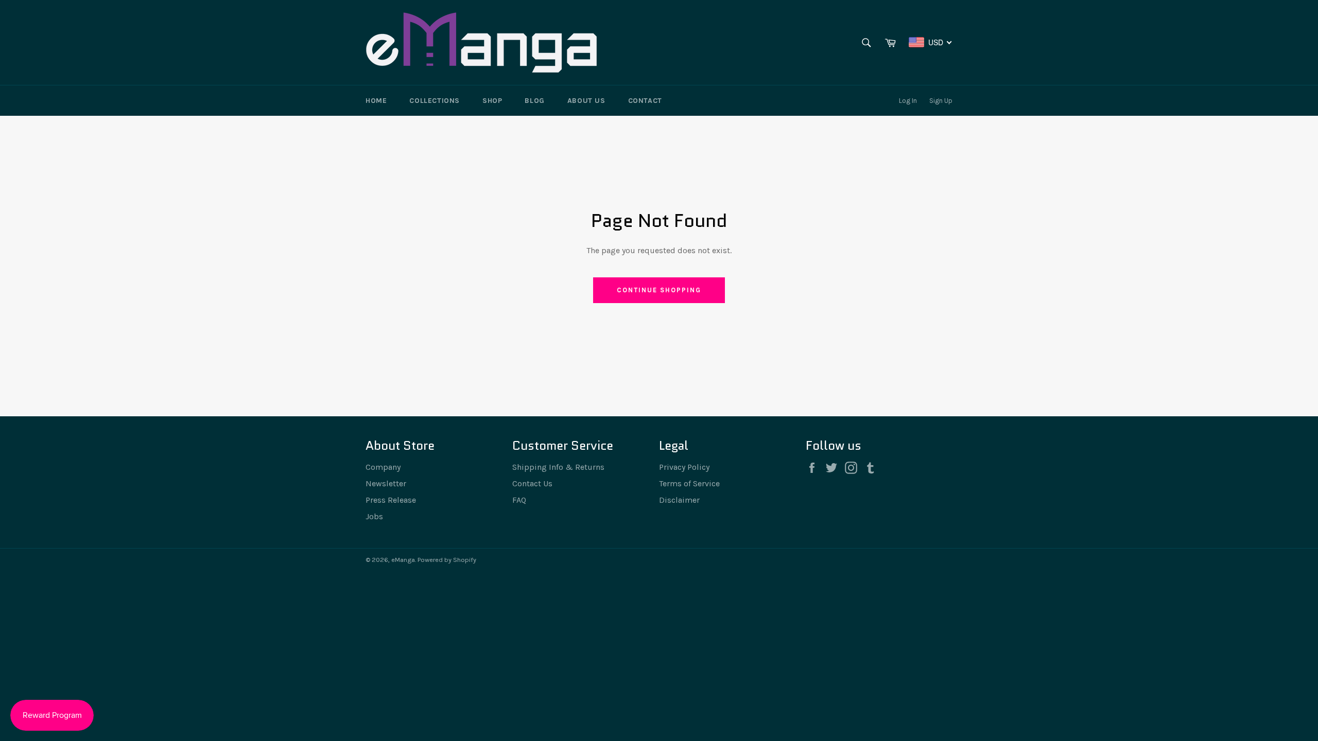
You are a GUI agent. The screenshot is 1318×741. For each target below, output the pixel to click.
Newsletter (386, 483)
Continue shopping (659, 290)
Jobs (374, 516)
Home (376, 100)
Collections (434, 100)
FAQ (519, 500)
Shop (492, 100)
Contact (645, 100)
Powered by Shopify (447, 559)
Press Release (391, 500)
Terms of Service (689, 483)
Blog (534, 100)
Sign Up (940, 100)
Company (383, 467)
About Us (586, 100)
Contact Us (532, 483)
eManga (403, 559)
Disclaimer (679, 500)
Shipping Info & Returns (558, 467)
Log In (908, 100)
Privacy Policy (684, 467)
